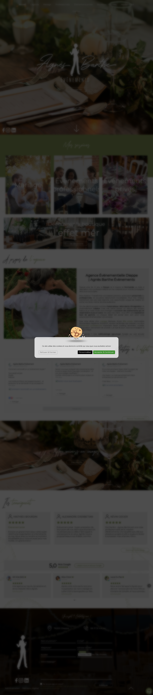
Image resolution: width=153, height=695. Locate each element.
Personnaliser (85, 352)
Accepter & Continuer (104, 352)
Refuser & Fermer (48, 352)
